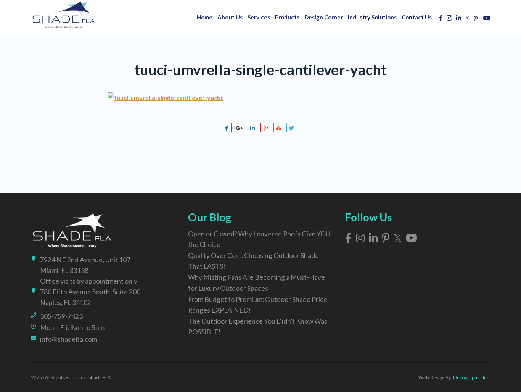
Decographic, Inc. (471, 377)
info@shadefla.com (68, 339)
